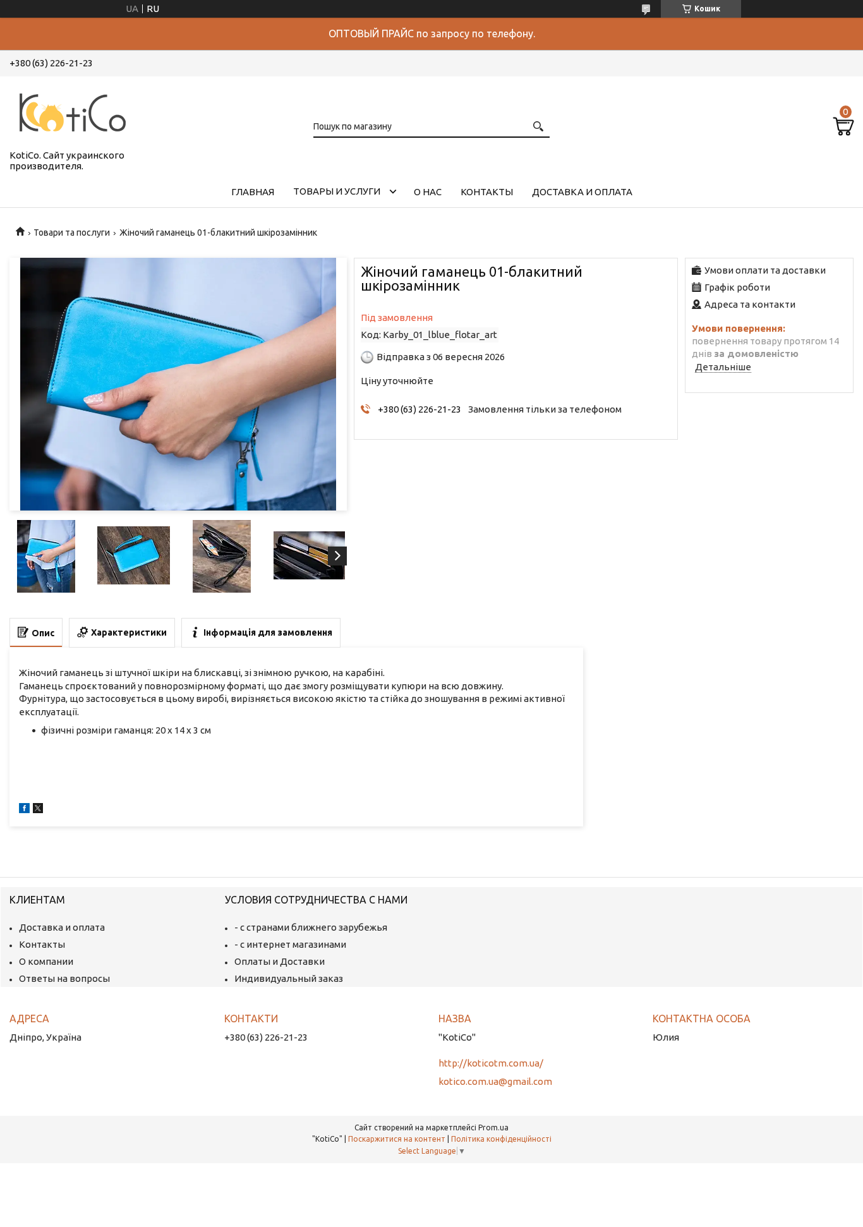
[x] (38, 809)
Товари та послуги (71, 232)
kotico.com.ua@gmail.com (495, 1081)
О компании (46, 961)
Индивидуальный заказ (288, 978)
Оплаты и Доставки (279, 961)
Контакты (487, 191)
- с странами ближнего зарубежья (310, 927)
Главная (252, 191)
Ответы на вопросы (64, 978)
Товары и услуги (336, 191)
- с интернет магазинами (290, 944)
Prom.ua (493, 1127)
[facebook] (24, 809)
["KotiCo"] (72, 110)
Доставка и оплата (582, 191)
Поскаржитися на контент (396, 1139)
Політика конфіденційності (501, 1139)
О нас (428, 191)
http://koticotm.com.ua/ (490, 1063)
